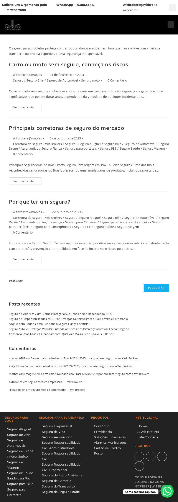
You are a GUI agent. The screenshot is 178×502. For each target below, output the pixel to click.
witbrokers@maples (27, 75)
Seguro (18, 80)
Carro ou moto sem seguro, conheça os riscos (68, 64)
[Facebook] (150, 456)
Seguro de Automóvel (62, 80)
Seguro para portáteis (81, 148)
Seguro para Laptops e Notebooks (124, 222)
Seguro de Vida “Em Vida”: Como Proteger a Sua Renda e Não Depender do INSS (60, 314)
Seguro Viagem (154, 148)
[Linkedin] (139, 466)
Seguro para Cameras (81, 222)
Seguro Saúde (130, 148)
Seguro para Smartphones (52, 227)
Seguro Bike (35, 80)
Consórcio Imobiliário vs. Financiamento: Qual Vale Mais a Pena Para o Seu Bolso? (61, 334)
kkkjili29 (14, 366)
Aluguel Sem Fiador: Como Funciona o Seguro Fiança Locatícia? (49, 324)
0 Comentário (117, 80)
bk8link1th (16, 382)
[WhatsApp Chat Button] (167, 491)
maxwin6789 (17, 358)
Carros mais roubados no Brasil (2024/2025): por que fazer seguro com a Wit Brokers (84, 358)
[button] (172, 7)
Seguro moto (90, 80)
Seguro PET (108, 148)
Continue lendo (27, 106)
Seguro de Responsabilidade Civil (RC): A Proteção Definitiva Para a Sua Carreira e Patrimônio (68, 319)
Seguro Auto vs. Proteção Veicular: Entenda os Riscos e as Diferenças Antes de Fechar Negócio (69, 329)
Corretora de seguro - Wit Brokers (37, 144)
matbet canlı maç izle (22, 374)
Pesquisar (16, 281)
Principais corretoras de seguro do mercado (66, 127)
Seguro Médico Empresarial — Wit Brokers (55, 382)
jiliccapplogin (17, 390)
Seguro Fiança (51, 148)
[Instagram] (162, 456)
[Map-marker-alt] (139, 456)
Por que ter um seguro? (39, 201)
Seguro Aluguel (90, 144)
